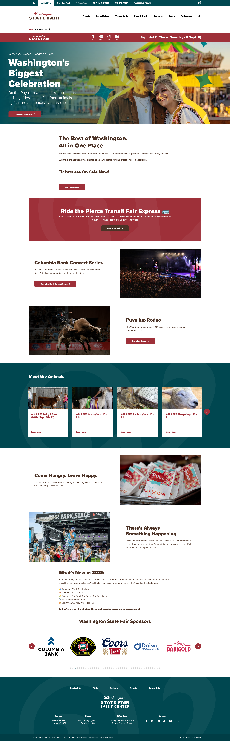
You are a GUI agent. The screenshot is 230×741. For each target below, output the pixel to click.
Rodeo (172, 15)
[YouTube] (170, 721)
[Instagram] (158, 721)
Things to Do (121, 15)
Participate (186, 15)
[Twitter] (152, 721)
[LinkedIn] (177, 721)
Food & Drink (140, 15)
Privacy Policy (185, 737)
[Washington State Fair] (44, 16)
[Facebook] (146, 721)
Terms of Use (196, 737)
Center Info (154, 688)
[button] (207, 412)
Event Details (102, 15)
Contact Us (75, 688)
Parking (114, 688)
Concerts (158, 15)
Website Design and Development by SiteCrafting (95, 737)
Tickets (86, 15)
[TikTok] (164, 721)
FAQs (95, 688)
